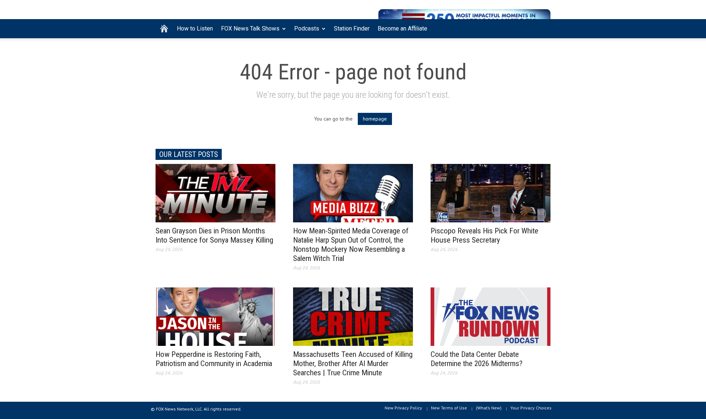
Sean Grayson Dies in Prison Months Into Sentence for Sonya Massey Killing (214, 235)
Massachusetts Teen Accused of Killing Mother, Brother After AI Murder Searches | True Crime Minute (353, 363)
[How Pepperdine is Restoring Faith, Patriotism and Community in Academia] (215, 316)
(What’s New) (489, 408)
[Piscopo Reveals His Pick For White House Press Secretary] (490, 192)
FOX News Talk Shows (248, 31)
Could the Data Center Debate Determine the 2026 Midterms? (477, 359)
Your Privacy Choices (531, 408)
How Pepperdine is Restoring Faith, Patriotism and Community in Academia (214, 359)
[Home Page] (164, 28)
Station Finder (352, 28)
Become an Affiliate (402, 28)
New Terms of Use (449, 408)
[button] (543, 28)
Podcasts (304, 31)
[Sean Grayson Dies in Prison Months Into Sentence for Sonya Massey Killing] (215, 192)
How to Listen (195, 28)
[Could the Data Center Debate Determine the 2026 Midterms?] (490, 316)
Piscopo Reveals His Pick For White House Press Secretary (484, 235)
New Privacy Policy (403, 408)
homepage (375, 118)
